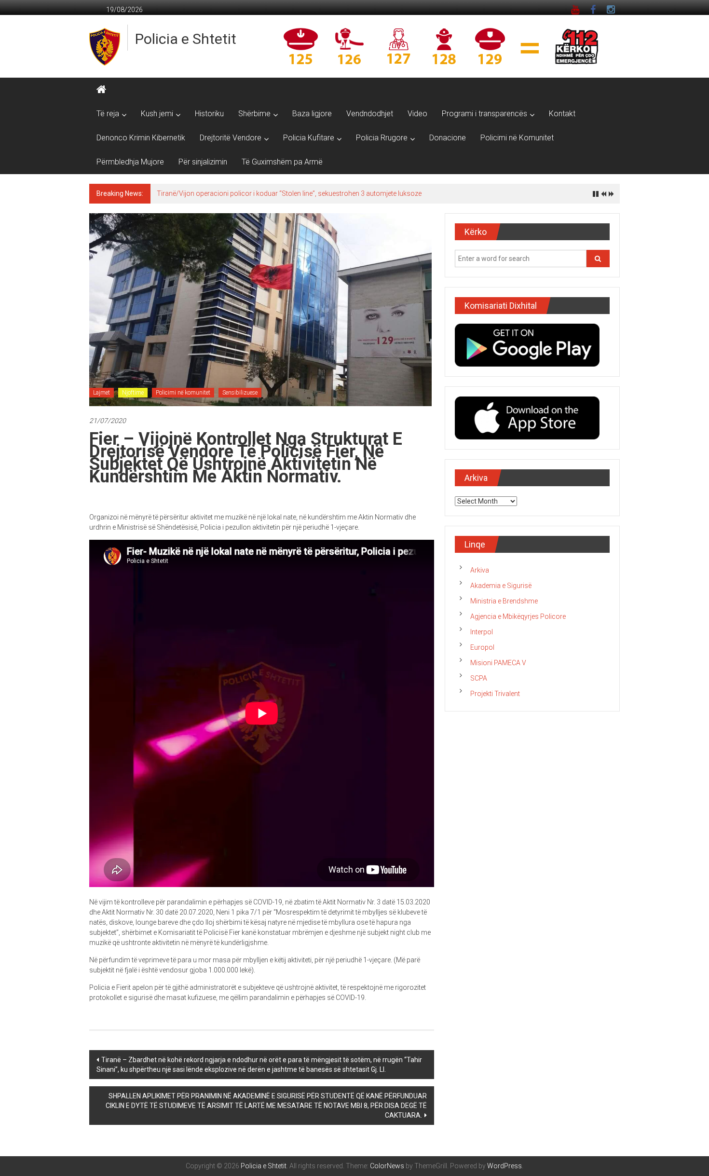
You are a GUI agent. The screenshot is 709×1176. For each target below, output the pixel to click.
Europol (482, 647)
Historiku (209, 113)
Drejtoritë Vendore (230, 137)
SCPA (478, 678)
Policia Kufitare (308, 137)
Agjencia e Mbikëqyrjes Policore (518, 616)
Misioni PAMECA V (498, 663)
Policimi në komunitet (183, 392)
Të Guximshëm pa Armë (282, 161)
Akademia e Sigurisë (501, 585)
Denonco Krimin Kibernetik (140, 137)
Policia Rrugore (382, 137)
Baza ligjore (312, 113)
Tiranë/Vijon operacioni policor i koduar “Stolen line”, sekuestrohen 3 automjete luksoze (289, 193)
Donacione (447, 137)
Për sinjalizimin (202, 161)
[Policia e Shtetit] (101, 90)
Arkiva (479, 570)
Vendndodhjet (369, 113)
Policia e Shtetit (185, 38)
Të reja (107, 113)
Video (417, 113)
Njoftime (133, 392)
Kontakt (562, 113)
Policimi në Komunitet (517, 137)
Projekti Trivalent (495, 693)
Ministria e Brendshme (504, 601)
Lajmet (101, 392)
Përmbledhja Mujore (130, 161)
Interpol (481, 632)
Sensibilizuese (240, 392)
